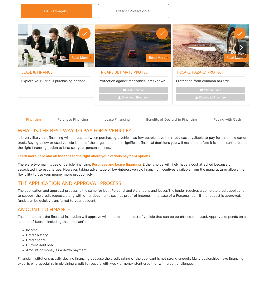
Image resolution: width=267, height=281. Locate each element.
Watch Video (135, 90)
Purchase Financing (73, 119)
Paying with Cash (227, 119)
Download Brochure (135, 97)
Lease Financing (117, 119)
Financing (33, 119)
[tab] (56, 14)
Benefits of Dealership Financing (171, 119)
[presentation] (242, 50)
